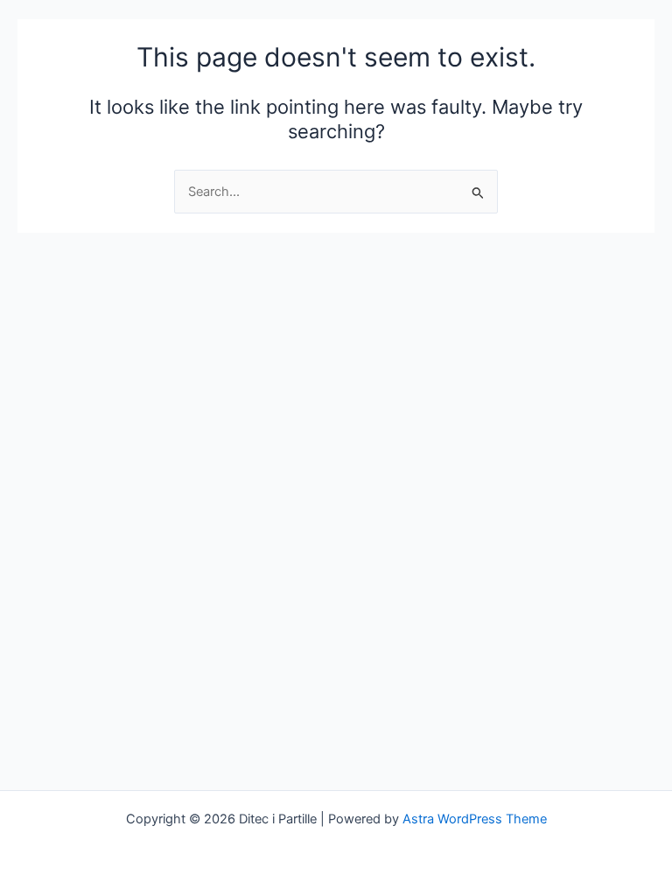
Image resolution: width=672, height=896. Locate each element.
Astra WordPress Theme (474, 819)
